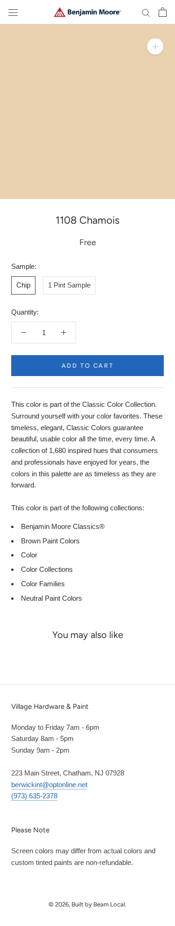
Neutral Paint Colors (51, 598)
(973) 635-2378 (34, 796)
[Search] (146, 12)
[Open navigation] (13, 12)
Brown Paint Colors (50, 541)
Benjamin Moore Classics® (63, 526)
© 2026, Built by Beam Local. (87, 904)
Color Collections (47, 569)
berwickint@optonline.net (49, 785)
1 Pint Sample (69, 285)
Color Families (43, 584)
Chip (23, 285)
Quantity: (25, 312)
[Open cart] (163, 12)
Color (29, 555)
